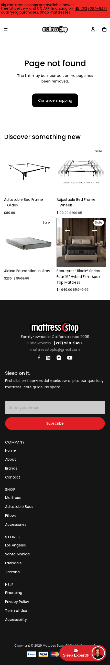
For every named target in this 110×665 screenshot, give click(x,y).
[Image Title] (39, 357)
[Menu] (6, 29)
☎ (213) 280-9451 (91, 8)
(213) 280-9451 (68, 343)
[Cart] (104, 29)
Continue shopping (55, 100)
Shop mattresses (55, 12)
